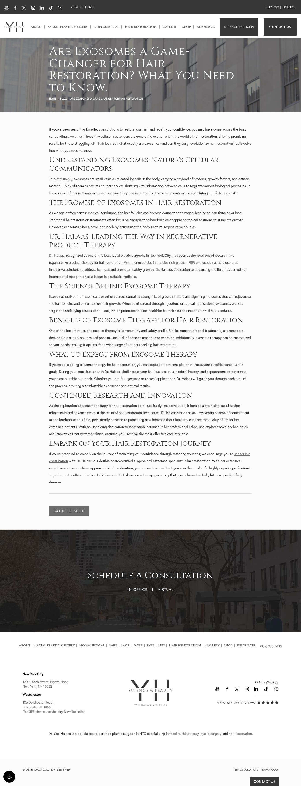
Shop (186, 26)
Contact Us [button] (264, 781)
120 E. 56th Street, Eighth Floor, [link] (45, 684)
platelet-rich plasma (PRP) (175, 262)
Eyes (150, 645)
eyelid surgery (211, 733)
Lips (161, 645)
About (36, 26)
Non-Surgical (106, 26)
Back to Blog (69, 511)
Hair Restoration (141, 26)
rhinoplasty (190, 733)
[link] (239, 27)
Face (125, 645)
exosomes (75, 136)
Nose (138, 645)
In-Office (137, 589)
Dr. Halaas (56, 255)
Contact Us (280, 27)
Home (53, 98)
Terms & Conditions (246, 769)
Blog (63, 98)
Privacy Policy (269, 769)
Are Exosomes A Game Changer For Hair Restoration (106, 98)
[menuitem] (239, 27)
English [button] (272, 7)
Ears (113, 645)
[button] (9, 777)
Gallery (169, 26)
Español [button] (288, 7)
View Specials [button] (83, 7)
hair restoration (221, 143)
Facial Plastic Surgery (68, 26)
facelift (174, 733)
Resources (206, 26)
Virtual (165, 589)
